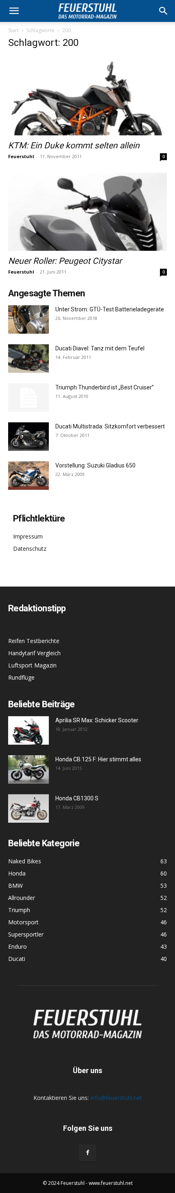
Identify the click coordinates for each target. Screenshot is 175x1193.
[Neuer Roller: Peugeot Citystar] (87, 212)
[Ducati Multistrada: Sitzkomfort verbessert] (28, 436)
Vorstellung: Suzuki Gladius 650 (95, 465)
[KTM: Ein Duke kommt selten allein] (87, 96)
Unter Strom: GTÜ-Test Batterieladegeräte (109, 309)
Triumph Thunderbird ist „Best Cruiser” (104, 387)
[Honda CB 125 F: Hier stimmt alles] (28, 769)
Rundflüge (21, 677)
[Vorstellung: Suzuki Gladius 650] (28, 475)
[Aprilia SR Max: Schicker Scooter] (28, 730)
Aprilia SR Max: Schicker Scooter (96, 720)
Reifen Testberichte (33, 641)
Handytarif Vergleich (34, 653)
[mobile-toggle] (14, 11)
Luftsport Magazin (32, 665)
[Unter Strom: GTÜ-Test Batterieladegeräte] (28, 319)
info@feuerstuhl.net (116, 1098)
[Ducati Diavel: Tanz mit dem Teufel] (28, 358)
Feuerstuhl (21, 156)
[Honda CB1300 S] (28, 808)
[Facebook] (87, 1153)
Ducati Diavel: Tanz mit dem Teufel (99, 348)
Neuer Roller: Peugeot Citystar (65, 261)
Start (13, 30)
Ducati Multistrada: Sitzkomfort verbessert (110, 426)
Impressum (28, 536)
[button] (163, 11)
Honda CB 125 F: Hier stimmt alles (98, 759)
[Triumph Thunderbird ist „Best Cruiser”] (28, 397)
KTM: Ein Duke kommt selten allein (74, 145)
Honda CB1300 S (76, 798)
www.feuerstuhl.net (111, 1183)
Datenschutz (29, 548)
